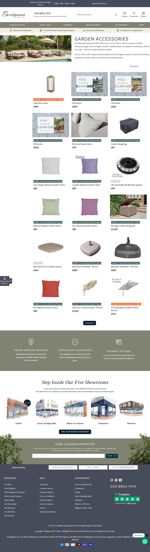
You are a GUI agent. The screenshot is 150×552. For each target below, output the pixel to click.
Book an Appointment (83, 484)
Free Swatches (9, 512)
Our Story (8, 484)
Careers (42, 508)
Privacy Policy (110, 531)
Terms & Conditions (47, 496)
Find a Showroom (93, 25)
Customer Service (46, 488)
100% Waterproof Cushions (14, 492)
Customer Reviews (47, 504)
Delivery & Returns (47, 492)
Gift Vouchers (9, 516)
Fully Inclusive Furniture (12, 496)
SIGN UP (112, 456)
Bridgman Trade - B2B (83, 508)
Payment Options (46, 500)
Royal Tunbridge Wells (46, 423)
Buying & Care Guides (48, 512)
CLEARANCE (67, 25)
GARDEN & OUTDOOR (17, 25)
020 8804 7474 (42, 13)
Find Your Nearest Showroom (75, 432)
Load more (90, 323)
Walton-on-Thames (75, 423)
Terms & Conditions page (81, 526)
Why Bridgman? (121, 25)
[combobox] (97, 14)
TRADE (141, 25)
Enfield (19, 423)
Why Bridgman (10, 488)
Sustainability (9, 500)
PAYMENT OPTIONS (119, 351)
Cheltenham (103, 423)
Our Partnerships (10, 504)
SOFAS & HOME (45, 25)
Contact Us (44, 484)
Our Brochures (9, 508)
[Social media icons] (111, 480)
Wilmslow (131, 423)
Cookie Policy (83, 531)
